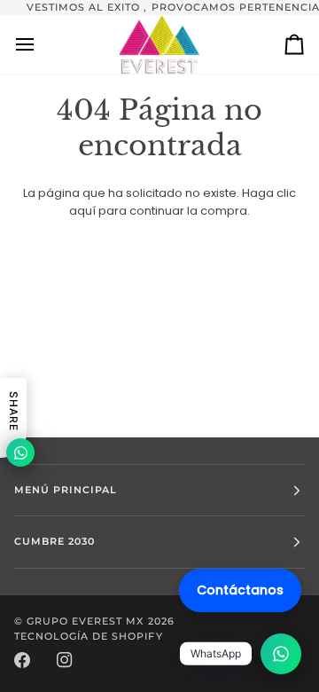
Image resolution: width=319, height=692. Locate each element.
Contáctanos (240, 590)
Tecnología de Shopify (88, 636)
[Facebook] (22, 660)
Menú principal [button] (65, 490)
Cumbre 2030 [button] (54, 541)
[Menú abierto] (40, 44)
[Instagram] (65, 660)
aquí (82, 210)
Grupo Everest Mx (85, 621)
